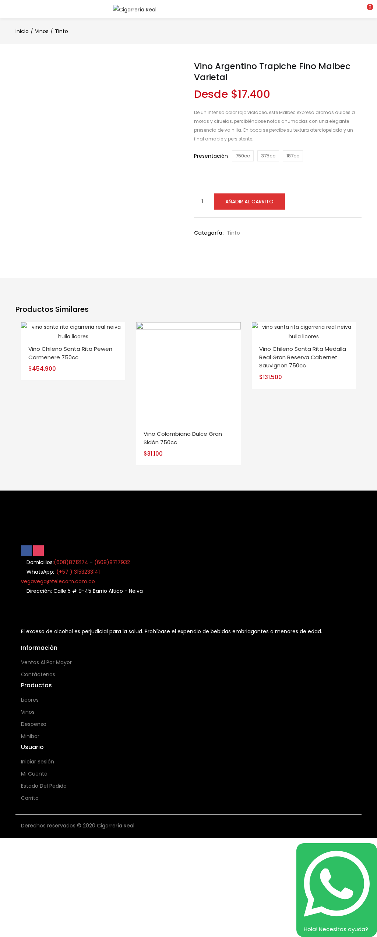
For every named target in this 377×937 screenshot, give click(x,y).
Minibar (30, 736)
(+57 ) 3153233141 (78, 572)
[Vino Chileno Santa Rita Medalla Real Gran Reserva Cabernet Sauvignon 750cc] (304, 331)
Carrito (30, 798)
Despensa (33, 724)
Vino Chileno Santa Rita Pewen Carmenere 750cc (70, 353)
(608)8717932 (112, 562)
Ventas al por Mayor (46, 662)
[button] (365, 9)
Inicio (22, 31)
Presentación (211, 156)
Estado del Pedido (44, 786)
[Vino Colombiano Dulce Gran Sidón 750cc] (188, 374)
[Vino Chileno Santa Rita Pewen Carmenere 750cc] (73, 331)
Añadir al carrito (249, 201)
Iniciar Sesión (37, 761)
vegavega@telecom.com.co (58, 581)
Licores (30, 699)
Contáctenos (38, 674)
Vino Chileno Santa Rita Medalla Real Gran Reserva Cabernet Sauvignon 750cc (302, 357)
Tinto (61, 31)
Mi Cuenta (34, 773)
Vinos (42, 31)
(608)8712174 (71, 562)
